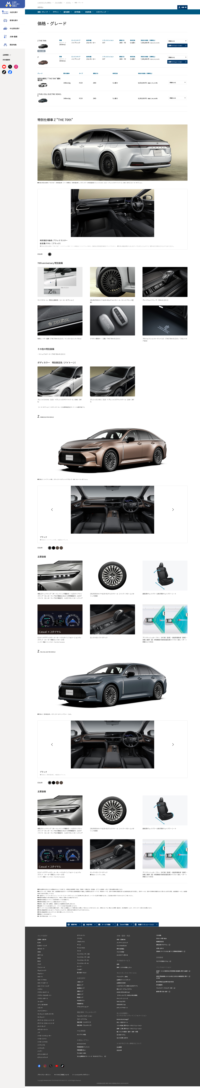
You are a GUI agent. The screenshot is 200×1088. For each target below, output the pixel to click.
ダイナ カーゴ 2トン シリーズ (46, 1023)
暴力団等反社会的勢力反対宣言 (165, 982)
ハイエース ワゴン (43, 1042)
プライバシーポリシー (44, 1075)
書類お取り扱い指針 (162, 991)
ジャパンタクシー (43, 1011)
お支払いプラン (83, 1040)
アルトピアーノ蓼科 (122, 976)
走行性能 (77, 12)
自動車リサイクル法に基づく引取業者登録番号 (169, 951)
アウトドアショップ (82, 1007)
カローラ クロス (42, 980)
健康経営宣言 (160, 941)
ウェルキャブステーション (84, 1016)
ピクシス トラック (43, 1057)
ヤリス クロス (81, 948)
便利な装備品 (120, 949)
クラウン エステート (43, 992)
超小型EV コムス (81, 972)
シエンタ (40, 1007)
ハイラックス (41, 1045)
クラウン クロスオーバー (45, 995)
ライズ (79, 951)
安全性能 (88, 12)
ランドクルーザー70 (83, 960)
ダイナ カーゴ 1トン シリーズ (46, 1020)
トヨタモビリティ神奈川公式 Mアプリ (127, 986)
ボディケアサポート (122, 1007)
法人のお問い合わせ (122, 1038)
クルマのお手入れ (122, 945)
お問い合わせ (160, 948)
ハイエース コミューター (44, 1035)
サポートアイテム (82, 1019)
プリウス (79, 938)
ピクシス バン (81, 935)
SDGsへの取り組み (161, 938)
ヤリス (79, 945)
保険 (118, 964)
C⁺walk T (79, 969)
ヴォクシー (41, 973)
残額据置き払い (81, 1050)
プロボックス (81, 941)
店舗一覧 (183, 7)
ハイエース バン (42, 1038)
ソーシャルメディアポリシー (81, 1075)
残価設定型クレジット (83, 1047)
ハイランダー (41, 1048)
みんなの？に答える (122, 955)
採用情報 (159, 957)
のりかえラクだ (81, 1044)
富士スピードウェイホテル (124, 989)
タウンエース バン (43, 1029)
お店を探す (81, 978)
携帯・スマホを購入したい (124, 967)
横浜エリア (80, 985)
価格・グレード (43, 12)
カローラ (40, 976)
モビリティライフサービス (127, 973)
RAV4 (39, 961)
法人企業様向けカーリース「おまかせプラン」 (90, 1056)
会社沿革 (119, 1050)
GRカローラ (41, 949)
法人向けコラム (121, 1035)
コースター (41, 1001)
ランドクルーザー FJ (82, 963)
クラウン (40, 7)
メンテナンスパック (122, 942)
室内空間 (66, 12)
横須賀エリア (81, 988)
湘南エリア (80, 991)
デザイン (56, 12)
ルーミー (79, 966)
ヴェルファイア (42, 970)
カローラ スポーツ (43, 983)
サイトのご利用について (61, 1075)
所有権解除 (6, 60)
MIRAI (39, 958)
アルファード (41, 967)
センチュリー (41, 1017)
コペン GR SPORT (43, 1004)
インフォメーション (163, 967)
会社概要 (119, 1047)
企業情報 (6, 55)
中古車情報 (81, 1031)
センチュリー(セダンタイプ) (45, 1014)
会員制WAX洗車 (121, 983)
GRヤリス (40, 955)
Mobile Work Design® (123, 1019)
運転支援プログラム (162, 945)
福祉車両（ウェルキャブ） (87, 1012)
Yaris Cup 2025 (121, 1001)
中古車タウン (81, 1000)
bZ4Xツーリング (42, 945)
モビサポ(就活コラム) (162, 961)
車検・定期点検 (121, 939)
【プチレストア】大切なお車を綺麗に (127, 995)
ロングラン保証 (81, 1034)
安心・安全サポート (122, 1022)
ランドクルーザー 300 (83, 954)
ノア (39, 1032)
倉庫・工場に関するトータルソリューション (129, 1028)
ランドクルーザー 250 (83, 957)
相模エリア (80, 994)
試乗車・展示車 (42, 939)
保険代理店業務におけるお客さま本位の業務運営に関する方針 (172, 977)
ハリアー (40, 1051)
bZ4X (39, 942)
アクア (39, 964)
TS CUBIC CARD (81, 1053)
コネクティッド (101, 12)
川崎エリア (80, 982)
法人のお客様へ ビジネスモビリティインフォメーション (132, 1014)
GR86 (39, 952)
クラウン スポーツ (43, 998)
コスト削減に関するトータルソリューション (129, 1025)
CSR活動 (158, 935)
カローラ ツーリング (43, 986)
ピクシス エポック (43, 1054)
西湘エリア (80, 997)
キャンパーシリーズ (122, 998)
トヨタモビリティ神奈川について (129, 1043)
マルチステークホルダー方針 (164, 988)
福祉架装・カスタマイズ (84, 1022)
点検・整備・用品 (123, 935)
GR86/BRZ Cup (121, 1004)
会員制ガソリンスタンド (123, 980)
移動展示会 (80, 1003)
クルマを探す (43, 935)
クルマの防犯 (120, 952)
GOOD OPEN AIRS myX (123, 992)
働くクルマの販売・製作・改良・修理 (127, 1032)
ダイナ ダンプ (41, 1026)
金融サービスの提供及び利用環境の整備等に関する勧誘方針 (172, 972)
